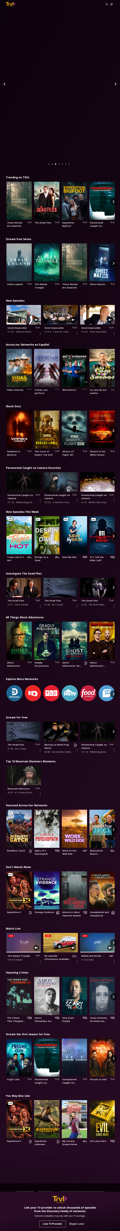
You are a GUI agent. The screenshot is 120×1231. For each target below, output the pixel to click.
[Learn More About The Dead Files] (40, 606)
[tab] (48, 164)
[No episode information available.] (77, 961)
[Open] (111, 4)
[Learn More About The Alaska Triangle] (40, 961)
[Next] (115, 84)
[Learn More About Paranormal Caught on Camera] (40, 500)
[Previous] (4, 84)
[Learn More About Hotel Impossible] (40, 333)
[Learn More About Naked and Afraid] (114, 961)
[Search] (105, 4)
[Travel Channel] (10, 4)
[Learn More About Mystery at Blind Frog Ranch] (77, 750)
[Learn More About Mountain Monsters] (40, 794)
